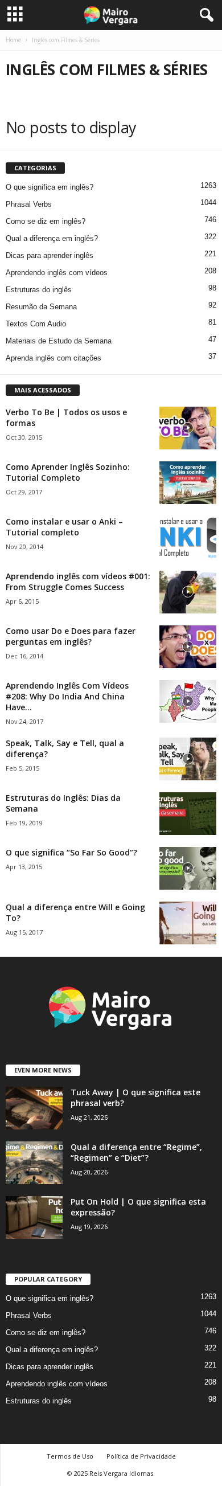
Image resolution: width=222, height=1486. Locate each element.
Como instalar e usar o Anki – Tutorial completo (64, 527)
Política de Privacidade (141, 1456)
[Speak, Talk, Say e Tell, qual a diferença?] (187, 759)
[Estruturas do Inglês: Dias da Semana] (187, 813)
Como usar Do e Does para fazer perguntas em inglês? (70, 636)
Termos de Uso (70, 1456)
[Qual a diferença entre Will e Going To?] (187, 923)
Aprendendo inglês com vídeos (57, 272)
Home (13, 40)
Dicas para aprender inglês (49, 255)
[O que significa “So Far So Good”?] (187, 868)
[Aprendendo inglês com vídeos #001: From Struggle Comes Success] (187, 592)
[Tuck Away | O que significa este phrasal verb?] (34, 1108)
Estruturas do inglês (39, 289)
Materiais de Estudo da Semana (59, 341)
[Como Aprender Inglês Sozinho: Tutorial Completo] (187, 482)
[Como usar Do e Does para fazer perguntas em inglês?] (187, 646)
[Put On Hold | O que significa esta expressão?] (34, 1217)
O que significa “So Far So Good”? (71, 852)
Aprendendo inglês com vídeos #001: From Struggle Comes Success (78, 581)
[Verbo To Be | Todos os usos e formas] (187, 428)
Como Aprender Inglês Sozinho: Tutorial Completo (68, 472)
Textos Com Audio (36, 324)
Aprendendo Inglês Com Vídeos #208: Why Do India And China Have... (67, 696)
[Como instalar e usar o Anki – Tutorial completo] (187, 537)
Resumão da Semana (41, 306)
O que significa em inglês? (49, 187)
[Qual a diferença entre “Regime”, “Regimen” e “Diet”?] (34, 1162)
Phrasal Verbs (29, 204)
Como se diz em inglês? (45, 221)
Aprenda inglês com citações (53, 358)
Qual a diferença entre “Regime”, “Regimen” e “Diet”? (136, 1152)
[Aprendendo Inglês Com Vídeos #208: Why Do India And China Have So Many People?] (187, 701)
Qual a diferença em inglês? (52, 238)
